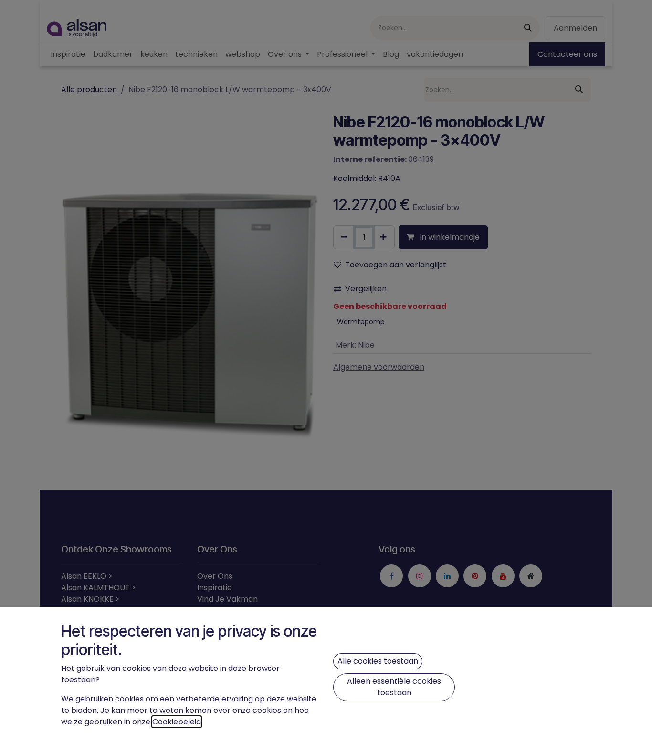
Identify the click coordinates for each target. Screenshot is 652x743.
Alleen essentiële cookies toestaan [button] (394, 687)
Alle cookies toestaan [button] (377, 661)
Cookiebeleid (176, 721)
